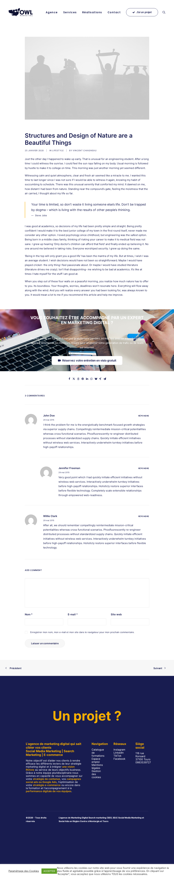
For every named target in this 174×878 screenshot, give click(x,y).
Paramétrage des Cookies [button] (23, 871)
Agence (52, 12)
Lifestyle (58, 150)
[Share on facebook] (69, 379)
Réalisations (92, 12)
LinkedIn (119, 752)
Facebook (119, 758)
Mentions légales (97, 766)
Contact (114, 12)
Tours (106, 821)
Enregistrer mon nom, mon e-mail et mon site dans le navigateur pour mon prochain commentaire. (82, 632)
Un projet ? (87, 716)
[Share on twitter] (74, 379)
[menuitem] (51, 12)
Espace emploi (96, 760)
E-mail (73, 614)
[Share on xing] (100, 379)
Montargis (94, 821)
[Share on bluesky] (96, 379)
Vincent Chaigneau (85, 150)
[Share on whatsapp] (91, 379)
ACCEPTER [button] (49, 871)
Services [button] (70, 12)
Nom (28, 614)
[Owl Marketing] (20, 12)
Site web (116, 614)
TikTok (117, 755)
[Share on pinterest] (83, 379)
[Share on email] (105, 379)
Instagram (119, 749)
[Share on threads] (78, 379)
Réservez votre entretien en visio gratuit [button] (89, 360)
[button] (165, 12)
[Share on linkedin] (87, 379)
